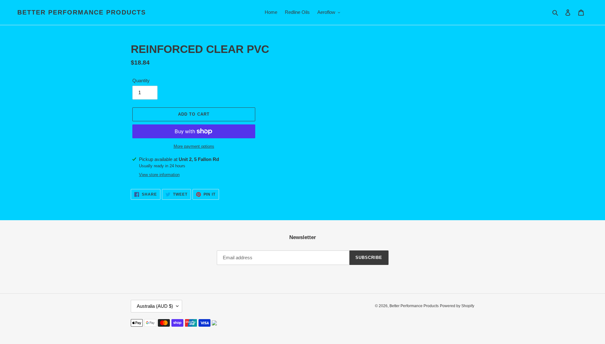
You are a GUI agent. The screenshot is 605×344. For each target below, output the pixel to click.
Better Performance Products (81, 12)
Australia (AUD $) (155, 306)
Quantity (141, 80)
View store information (159, 174)
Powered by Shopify (457, 306)
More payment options (194, 146)
